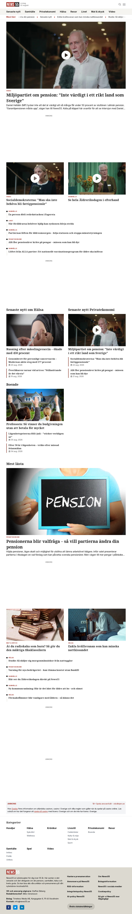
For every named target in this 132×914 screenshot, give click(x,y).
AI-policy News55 (75, 896)
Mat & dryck (97, 11)
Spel (29, 848)
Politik (9, 856)
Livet (84, 11)
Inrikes (9, 852)
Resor (74, 11)
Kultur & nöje (73, 836)
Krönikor (52, 828)
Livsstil (72, 828)
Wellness (31, 836)
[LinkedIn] (22, 907)
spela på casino (41, 811)
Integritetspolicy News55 (79, 891)
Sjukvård (30, 832)
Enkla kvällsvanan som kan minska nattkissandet (70, 17)
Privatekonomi (47, 11)
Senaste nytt (13, 11)
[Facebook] (8, 907)
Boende (91, 832)
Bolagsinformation (107, 881)
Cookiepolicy (104, 891)
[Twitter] (15, 907)
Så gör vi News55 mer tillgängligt (109, 897)
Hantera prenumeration (78, 876)
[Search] (119, 4)
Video (112, 11)
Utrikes (9, 860)
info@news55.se (22, 901)
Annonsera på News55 (78, 881)
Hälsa (63, 11)
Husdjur (10, 828)
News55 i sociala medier (110, 886)
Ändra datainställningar (80, 906)
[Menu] (124, 4)
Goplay (15, 809)
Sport (70, 843)
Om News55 (104, 876)
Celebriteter (73, 832)
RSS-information (75, 886)
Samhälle (30, 11)
